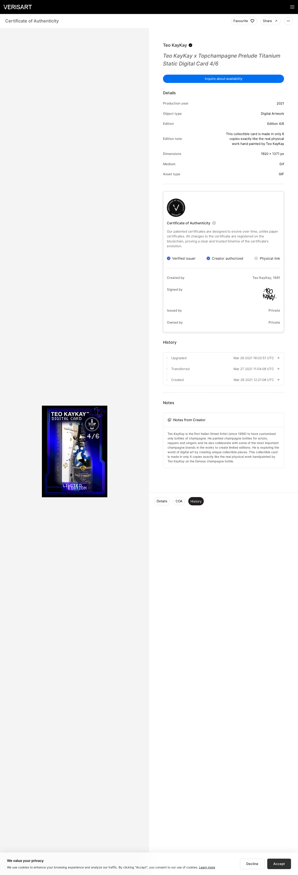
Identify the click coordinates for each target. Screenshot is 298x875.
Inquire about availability (223, 79)
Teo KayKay (175, 45)
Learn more (207, 867)
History (196, 501)
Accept (279, 864)
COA (179, 501)
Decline (252, 864)
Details (162, 501)
